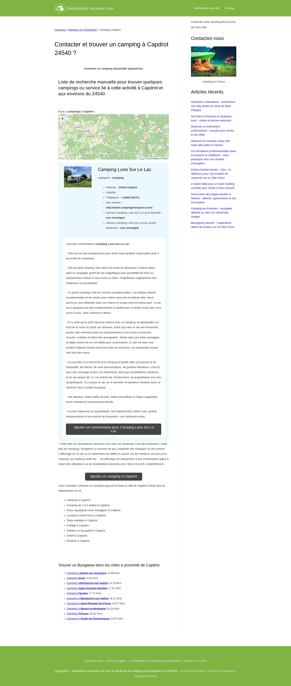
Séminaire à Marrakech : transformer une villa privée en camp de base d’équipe (213, 106)
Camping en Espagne (221, 670)
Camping (60, 29)
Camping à (88, 598)
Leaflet (141, 158)
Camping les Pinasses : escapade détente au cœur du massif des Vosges (211, 212)
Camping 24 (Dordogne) (82, 29)
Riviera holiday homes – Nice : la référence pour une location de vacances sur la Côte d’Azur (211, 173)
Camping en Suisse (145, 676)
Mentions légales (116, 660)
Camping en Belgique (193, 670)
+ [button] (63, 118)
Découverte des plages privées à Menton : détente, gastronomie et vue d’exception (213, 198)
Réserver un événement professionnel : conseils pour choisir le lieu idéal (212, 130)
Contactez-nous (93, 660)
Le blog (229, 8)
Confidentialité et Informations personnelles (155, 660)
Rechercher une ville (206, 8)
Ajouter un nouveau (195, 660)
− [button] (63, 123)
